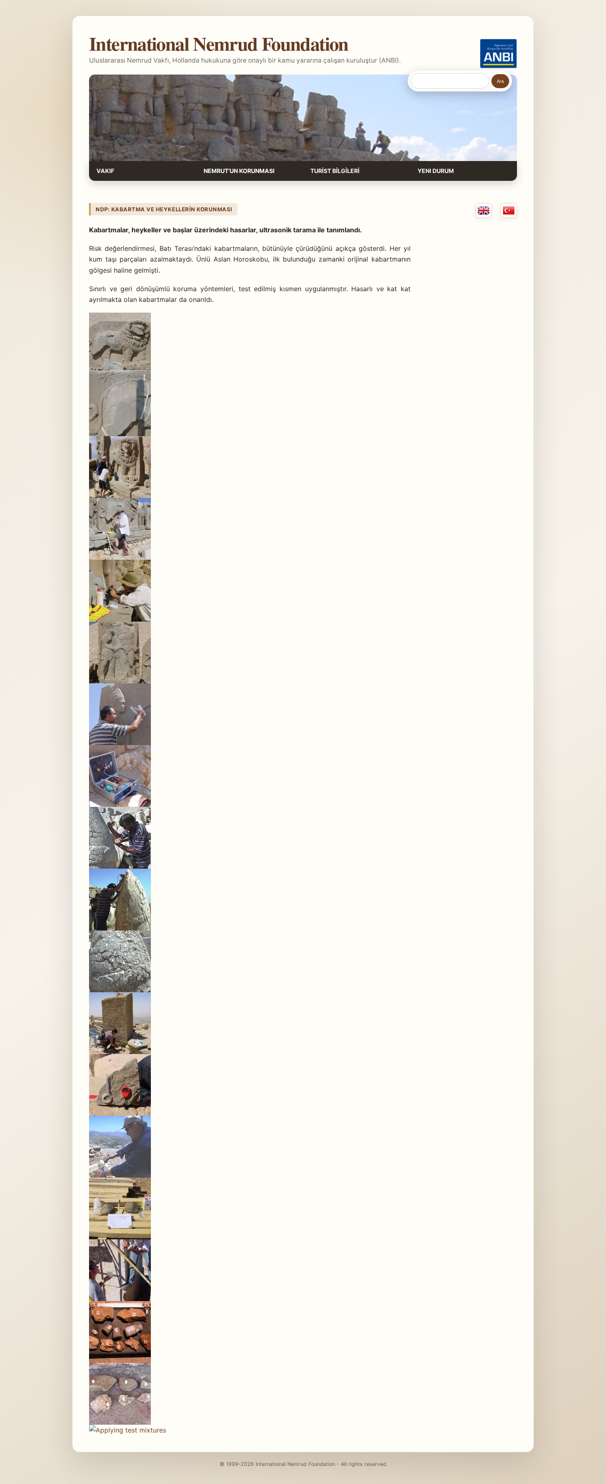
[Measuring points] (120, 990)
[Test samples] (120, 1360)
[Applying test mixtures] (127, 1430)
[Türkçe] (508, 210)
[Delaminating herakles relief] (120, 681)
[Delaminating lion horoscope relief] (120, 372)
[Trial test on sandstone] (120, 1175)
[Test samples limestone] (120, 1422)
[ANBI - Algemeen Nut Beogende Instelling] (498, 53)
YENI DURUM (436, 170)
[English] (483, 210)
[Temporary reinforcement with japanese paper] (120, 434)
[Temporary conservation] (120, 495)
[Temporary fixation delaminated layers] (120, 557)
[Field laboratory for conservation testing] (120, 804)
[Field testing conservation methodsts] (120, 1113)
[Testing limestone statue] (120, 1299)
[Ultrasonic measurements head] (120, 866)
